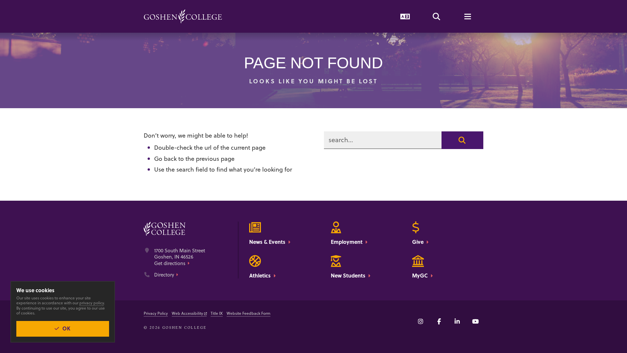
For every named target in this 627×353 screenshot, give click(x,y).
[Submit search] (462, 140)
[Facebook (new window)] (439, 321)
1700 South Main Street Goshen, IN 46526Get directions (179, 257)
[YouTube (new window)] (475, 321)
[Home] (183, 16)
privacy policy (91, 303)
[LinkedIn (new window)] (457, 321)
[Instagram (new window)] (420, 321)
